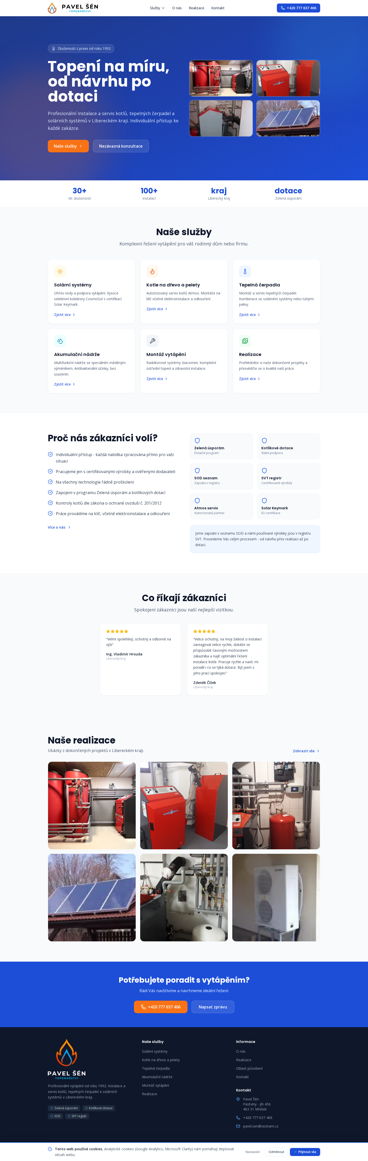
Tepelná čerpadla (156, 1068)
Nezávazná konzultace (121, 146)
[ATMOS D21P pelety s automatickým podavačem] (184, 805)
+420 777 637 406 (301, 8)
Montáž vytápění (155, 1085)
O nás (177, 8)
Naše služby (65, 146)
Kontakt (218, 8)
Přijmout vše (307, 1151)
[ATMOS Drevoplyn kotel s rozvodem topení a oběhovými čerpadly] (184, 898)
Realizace (196, 8)
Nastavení (253, 1151)
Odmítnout (276, 1151)
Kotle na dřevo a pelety (161, 1059)
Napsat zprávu (213, 1007)
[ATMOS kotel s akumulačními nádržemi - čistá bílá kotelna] (92, 805)
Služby (155, 8)
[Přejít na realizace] (254, 98)
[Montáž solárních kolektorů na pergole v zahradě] (92, 898)
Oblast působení (249, 1068)
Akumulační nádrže (157, 1076)
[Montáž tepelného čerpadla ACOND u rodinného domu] (276, 898)
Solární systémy (154, 1051)
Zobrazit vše (304, 750)
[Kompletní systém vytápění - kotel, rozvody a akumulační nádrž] (276, 805)
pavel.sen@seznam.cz (260, 1126)
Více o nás (56, 527)
